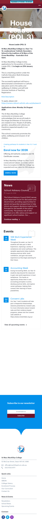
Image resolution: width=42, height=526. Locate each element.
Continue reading (12, 220)
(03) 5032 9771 (10, 467)
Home (4, 478)
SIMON (4, 481)
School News (6, 503)
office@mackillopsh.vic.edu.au (16, 465)
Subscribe (21, 415)
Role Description (8, 97)
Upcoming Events (8, 506)
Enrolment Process (8, 486)
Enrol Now (10, 173)
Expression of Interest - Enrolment (21, 1)
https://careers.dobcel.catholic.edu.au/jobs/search (21, 103)
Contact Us (5, 491)
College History (7, 483)
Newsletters (6, 501)
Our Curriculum (7, 488)
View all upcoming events (14, 325)
